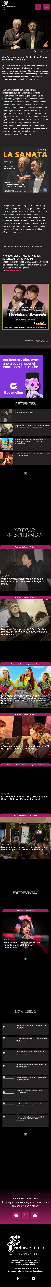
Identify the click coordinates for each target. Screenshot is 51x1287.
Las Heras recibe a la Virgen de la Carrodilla (31, 1104)
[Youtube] (34, 1215)
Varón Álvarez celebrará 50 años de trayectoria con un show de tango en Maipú (32, 412)
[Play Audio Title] (38, 6)
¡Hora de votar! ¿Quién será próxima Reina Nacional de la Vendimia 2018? (30, 1118)
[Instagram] (25, 1215)
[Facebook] (16, 1215)
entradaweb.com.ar (14, 271)
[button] (34, 51)
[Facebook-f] (17, 1278)
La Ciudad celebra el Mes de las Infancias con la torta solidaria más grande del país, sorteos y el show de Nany (31, 441)
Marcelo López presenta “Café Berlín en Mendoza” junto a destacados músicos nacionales (32, 426)
